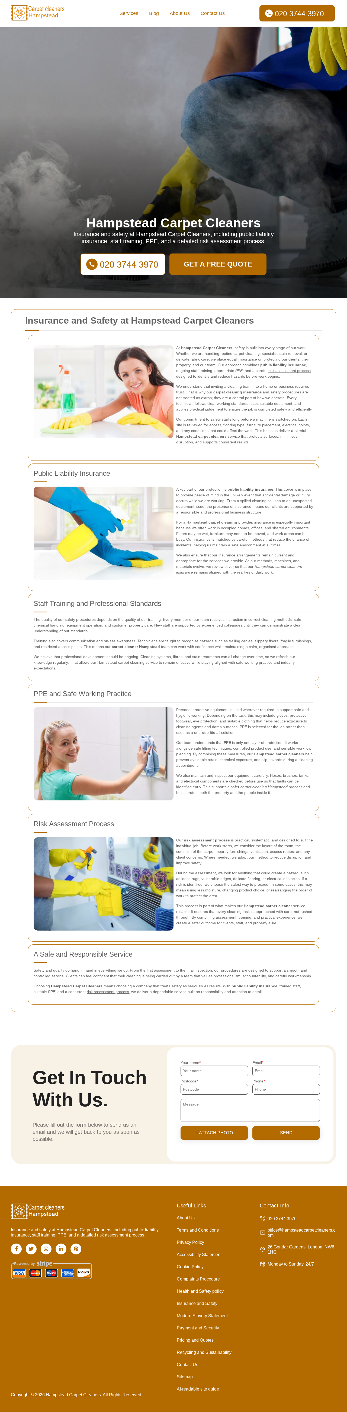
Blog (154, 13)
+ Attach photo (214, 1133)
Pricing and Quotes (195, 1340)
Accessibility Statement (199, 1254)
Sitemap (185, 1377)
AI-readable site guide (198, 1389)
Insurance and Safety (197, 1303)
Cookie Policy (190, 1266)
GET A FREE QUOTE (218, 264)
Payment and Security (198, 1328)
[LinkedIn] (61, 1249)
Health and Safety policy (200, 1291)
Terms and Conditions (198, 1230)
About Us (180, 13)
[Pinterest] (75, 1249)
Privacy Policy (190, 1242)
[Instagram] (46, 1249)
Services (129, 13)
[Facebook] (16, 1249)
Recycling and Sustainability (204, 1352)
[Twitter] (31, 1249)
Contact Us (213, 13)
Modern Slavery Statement (202, 1315)
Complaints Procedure (198, 1279)
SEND (286, 1133)
